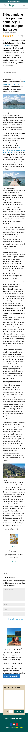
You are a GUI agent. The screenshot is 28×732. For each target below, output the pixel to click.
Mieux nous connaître (11, 676)
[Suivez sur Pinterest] (17, 724)
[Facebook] (12, 561)
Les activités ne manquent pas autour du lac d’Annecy (14, 150)
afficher (14, 72)
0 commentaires (12, 32)
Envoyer (19, 711)
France (7, 45)
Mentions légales (19, 727)
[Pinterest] (15, 561)
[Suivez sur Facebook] (11, 724)
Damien (6, 32)
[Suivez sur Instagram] (14, 724)
